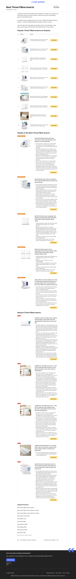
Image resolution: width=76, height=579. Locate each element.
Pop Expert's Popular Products (25, 535)
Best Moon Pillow (21, 532)
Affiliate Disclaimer (50, 572)
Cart (7, 564)
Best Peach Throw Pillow (23, 516)
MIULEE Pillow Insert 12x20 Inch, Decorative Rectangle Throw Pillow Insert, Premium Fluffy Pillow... (38, 115)
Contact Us (10, 559)
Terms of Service (66, 572)
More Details (54, 40)
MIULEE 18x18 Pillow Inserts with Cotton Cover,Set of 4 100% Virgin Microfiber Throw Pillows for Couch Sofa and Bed (45, 140)
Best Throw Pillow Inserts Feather (25, 507)
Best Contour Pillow (22, 529)
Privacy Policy (59, 572)
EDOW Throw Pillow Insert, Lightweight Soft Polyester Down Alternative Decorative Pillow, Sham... (38, 59)
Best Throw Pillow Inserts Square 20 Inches (28, 513)
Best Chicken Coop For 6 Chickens (28, 540)
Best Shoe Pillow (21, 521)
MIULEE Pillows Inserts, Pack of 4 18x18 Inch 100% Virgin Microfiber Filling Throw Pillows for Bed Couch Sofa (46, 181)
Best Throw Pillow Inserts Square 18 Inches (28, 510)
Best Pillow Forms (21, 518)
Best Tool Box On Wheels (49, 540)
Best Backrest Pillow (22, 524)
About (7, 563)
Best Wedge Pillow (22, 527)
